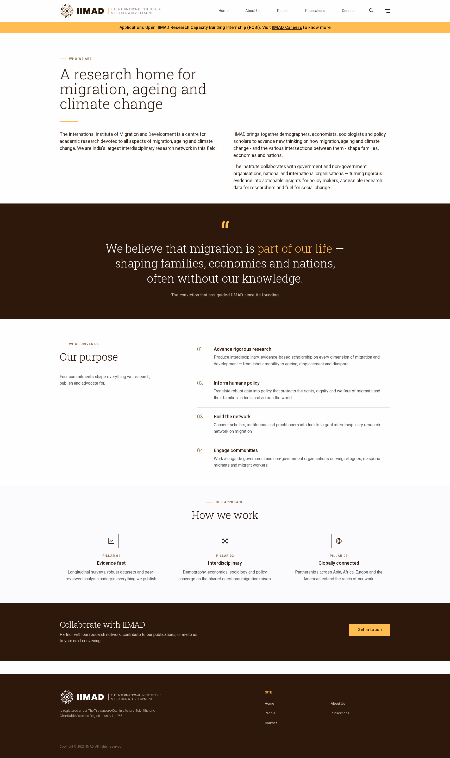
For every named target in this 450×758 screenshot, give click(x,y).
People (283, 11)
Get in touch (370, 629)
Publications (315, 11)
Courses (348, 11)
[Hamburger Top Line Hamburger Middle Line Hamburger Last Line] (387, 11)
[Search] (371, 11)
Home (224, 11)
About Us (252, 11)
